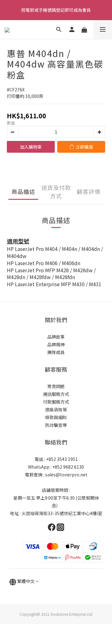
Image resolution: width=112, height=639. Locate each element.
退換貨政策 (56, 409)
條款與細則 (56, 417)
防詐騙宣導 (56, 425)
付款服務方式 (56, 402)
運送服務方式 (56, 394)
